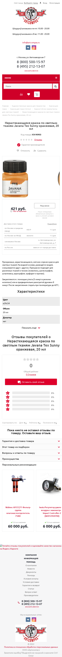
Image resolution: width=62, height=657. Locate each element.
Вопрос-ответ (31, 592)
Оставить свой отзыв (33, 381)
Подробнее (52, 224)
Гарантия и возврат (31, 585)
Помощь (31, 562)
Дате (21, 422)
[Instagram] (34, 47)
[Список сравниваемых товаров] (22, 95)
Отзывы (38, 139)
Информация (31, 558)
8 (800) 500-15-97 (31, 62)
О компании (31, 565)
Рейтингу (33, 422)
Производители (31, 595)
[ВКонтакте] (28, 47)
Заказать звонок (31, 71)
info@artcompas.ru (31, 42)
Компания (31, 555)
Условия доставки (31, 582)
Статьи (31, 588)
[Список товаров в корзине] (37, 96)
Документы (31, 572)
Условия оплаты (31, 578)
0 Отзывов (31, 374)
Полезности (48, 422)
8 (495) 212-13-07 (31, 66)
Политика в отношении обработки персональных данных (31, 647)
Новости (31, 568)
